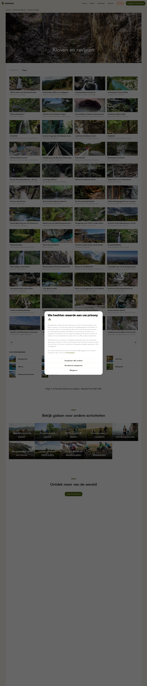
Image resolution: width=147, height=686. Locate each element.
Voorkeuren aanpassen (73, 365)
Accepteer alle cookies (74, 361)
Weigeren (73, 370)
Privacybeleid (70, 353)
